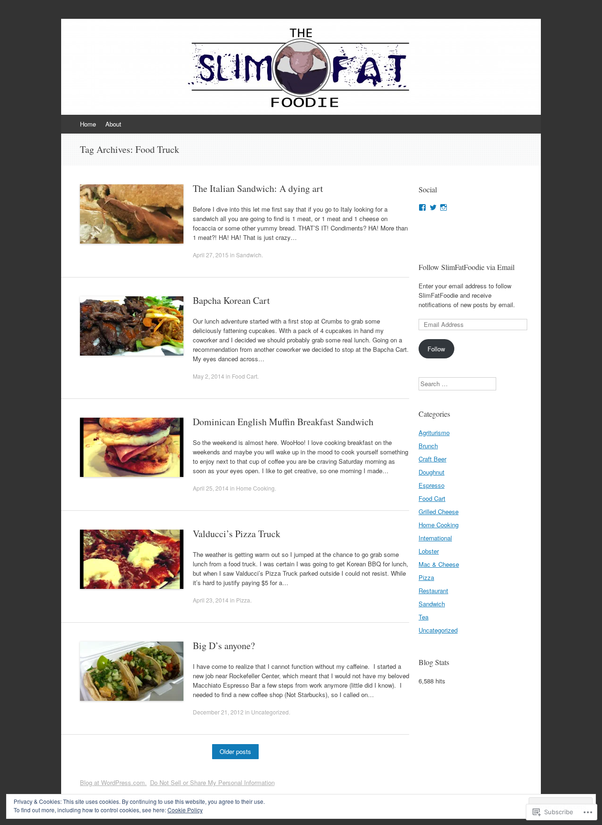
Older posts (235, 751)
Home (88, 123)
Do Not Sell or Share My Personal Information (212, 782)
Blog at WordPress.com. (113, 782)
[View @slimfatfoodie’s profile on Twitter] (433, 207)
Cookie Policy (185, 810)
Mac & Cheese (439, 564)
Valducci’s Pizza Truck (236, 533)
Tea (423, 616)
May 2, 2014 (208, 376)
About (113, 123)
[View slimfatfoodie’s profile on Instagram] (443, 207)
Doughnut (431, 472)
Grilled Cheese (439, 511)
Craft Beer (432, 458)
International (435, 537)
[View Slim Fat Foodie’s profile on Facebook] (422, 207)
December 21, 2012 (218, 712)
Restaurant (433, 590)
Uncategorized (270, 712)
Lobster (429, 551)
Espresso (431, 485)
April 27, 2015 (211, 255)
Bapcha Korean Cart (231, 300)
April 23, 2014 (211, 600)
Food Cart (244, 376)
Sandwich (248, 255)
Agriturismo (434, 432)
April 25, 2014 (211, 488)
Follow (436, 348)
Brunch (428, 445)
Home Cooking (255, 488)
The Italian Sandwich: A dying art (258, 188)
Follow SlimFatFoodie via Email (467, 267)
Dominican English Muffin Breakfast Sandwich (283, 421)
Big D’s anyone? (224, 645)
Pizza (243, 600)
